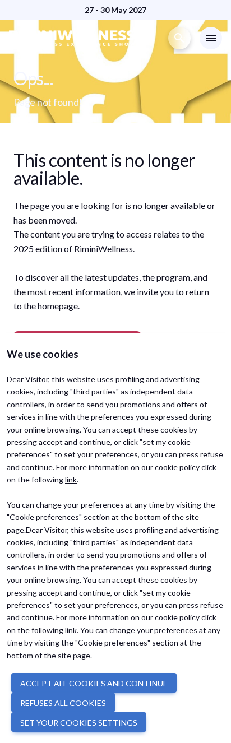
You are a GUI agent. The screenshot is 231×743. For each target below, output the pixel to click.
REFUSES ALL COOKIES (63, 703)
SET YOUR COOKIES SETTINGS (78, 722)
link (71, 479)
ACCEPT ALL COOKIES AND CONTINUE (94, 683)
